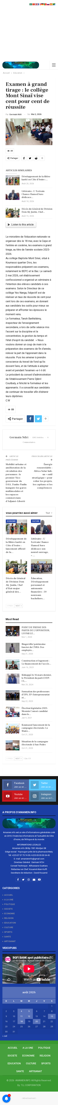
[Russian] (48, 4)
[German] (42, 4)
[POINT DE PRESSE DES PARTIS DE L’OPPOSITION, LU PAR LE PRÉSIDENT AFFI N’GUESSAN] (12, 631)
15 (52, 1016)
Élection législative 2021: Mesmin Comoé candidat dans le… (35, 711)
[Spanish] (51, 4)
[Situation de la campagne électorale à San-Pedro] (12, 745)
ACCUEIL (8, 895)
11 (21, 1016)
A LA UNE (8, 899)
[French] (39, 4)
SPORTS (8, 932)
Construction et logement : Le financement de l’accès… (36, 662)
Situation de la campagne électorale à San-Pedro (35, 743)
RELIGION (8, 918)
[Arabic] (30, 4)
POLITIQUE (9, 904)
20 (36, 1021)
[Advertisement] (29, 30)
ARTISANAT (10, 941)
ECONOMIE (9, 913)
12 (29, 1016)
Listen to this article (22, 224)
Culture (35, 521)
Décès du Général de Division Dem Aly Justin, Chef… (37, 210)
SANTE (7, 936)
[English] (36, 4)
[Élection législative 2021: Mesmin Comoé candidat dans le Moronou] (12, 712)
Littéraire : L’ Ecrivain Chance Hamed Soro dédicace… (33, 194)
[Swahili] (54, 4)
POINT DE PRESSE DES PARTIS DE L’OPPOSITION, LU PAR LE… (36, 630)
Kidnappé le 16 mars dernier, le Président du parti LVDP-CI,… (37, 678)
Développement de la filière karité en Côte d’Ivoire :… (36, 178)
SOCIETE (8, 909)
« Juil (4, 1036)
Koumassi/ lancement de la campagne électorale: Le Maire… (36, 728)
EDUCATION (10, 923)
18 (21, 1021)
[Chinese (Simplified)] (33, 4)
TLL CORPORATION (31, 1085)
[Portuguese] (45, 4)
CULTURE (8, 927)
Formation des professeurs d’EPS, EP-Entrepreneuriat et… (36, 694)
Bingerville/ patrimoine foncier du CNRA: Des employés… (34, 647)
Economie (11, 521)
